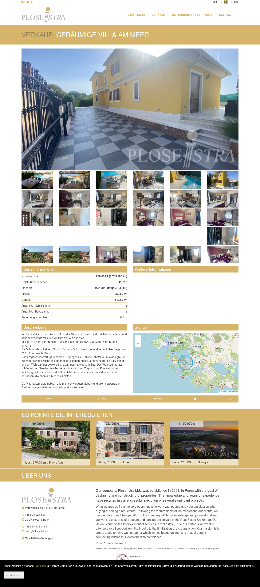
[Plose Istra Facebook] (23, 2)
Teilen (48, 398)
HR (215, 2)
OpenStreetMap (233, 391)
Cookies (41, 566)
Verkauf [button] (159, 15)
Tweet (159, 398)
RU (236, 2)
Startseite (136, 15)
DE (226, 2)
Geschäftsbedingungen (39, 538)
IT (231, 2)
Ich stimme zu (14, 575)
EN (220, 2)
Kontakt (226, 15)
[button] (138, 338)
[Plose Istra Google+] (27, 2)
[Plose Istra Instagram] (31, 2)
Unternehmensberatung (192, 15)
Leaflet (222, 391)
